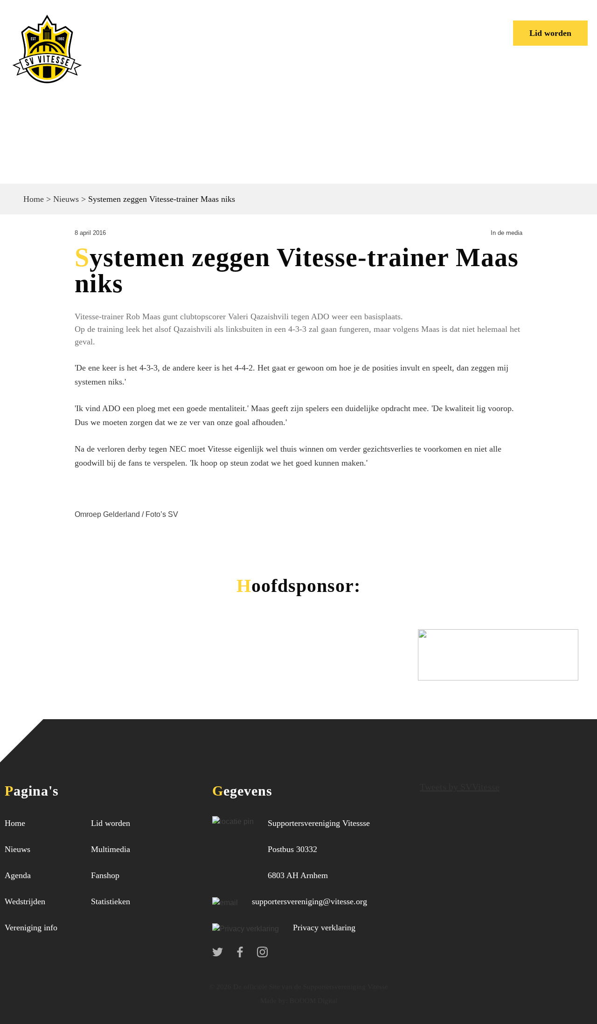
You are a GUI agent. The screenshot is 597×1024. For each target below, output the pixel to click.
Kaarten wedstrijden (154, 40)
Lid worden (550, 33)
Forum (356, 26)
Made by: (274, 1000)
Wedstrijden (220, 26)
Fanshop (105, 875)
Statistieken (110, 901)
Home (122, 26)
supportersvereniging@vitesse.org (309, 901)
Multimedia (110, 849)
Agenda (18, 875)
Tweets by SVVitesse (460, 787)
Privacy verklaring (324, 927)
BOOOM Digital (312, 1000)
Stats (394, 26)
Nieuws (164, 26)
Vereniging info (294, 26)
